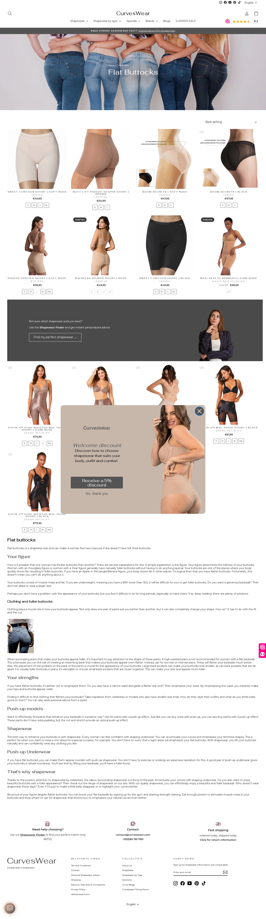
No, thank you (97, 494)
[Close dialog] (199, 411)
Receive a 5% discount (97, 483)
